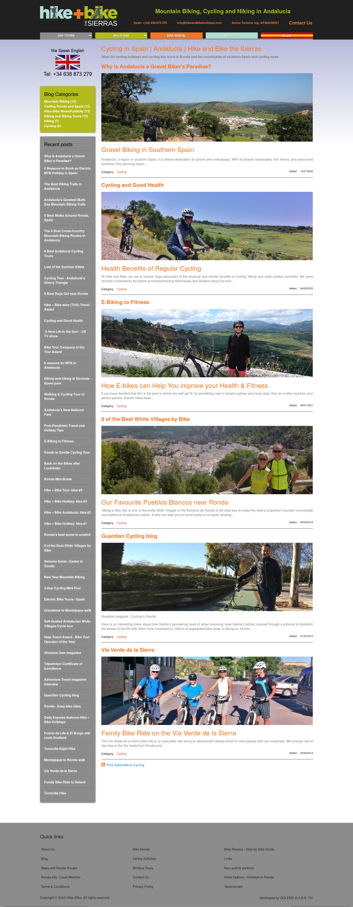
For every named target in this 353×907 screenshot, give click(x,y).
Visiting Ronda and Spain (64, 106)
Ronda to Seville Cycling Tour (67, 452)
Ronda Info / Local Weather (60, 877)
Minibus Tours (143, 868)
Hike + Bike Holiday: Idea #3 (65, 501)
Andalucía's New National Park (64, 412)
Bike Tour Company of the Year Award (64, 349)
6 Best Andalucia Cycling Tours (63, 253)
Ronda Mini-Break (58, 479)
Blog (44, 858)
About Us (48, 849)
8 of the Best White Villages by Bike (67, 547)
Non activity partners (239, 868)
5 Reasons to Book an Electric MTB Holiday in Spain (67, 170)
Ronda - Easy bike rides (62, 706)
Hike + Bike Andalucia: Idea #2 (67, 512)
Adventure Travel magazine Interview (65, 681)
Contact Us (300, 22)
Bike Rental (141, 849)
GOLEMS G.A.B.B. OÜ (296, 897)
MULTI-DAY (121, 35)
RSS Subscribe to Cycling (125, 765)
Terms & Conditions (55, 886)
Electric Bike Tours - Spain (64, 599)
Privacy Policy (143, 886)
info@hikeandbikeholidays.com (199, 22)
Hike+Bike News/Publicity (64, 111)
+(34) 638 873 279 (154, 22)
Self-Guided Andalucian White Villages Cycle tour (67, 623)
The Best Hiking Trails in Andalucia (63, 186)
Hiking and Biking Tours (63, 116)
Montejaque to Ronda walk (64, 760)
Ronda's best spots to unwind (67, 534)
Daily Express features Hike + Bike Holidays (66, 719)
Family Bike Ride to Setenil (64, 782)
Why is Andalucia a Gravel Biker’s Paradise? (64, 158)
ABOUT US (231, 35)
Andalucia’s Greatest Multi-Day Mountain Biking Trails (65, 202)
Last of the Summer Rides (64, 267)
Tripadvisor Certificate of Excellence (63, 666)
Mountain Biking (56, 101)
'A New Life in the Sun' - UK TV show (65, 333)
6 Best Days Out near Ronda (66, 293)
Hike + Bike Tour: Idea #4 (63, 490)
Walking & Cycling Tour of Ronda (64, 396)
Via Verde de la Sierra (60, 771)
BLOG (287, 35)
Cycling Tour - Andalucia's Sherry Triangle (64, 280)
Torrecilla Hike (55, 793)
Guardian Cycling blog (61, 695)
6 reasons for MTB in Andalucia (60, 365)
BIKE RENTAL (176, 35)
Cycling (50, 125)
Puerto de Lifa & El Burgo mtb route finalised (67, 735)
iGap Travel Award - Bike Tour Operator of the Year (67, 639)
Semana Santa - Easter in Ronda (63, 563)
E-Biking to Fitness (59, 441)
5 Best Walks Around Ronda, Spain (66, 217)
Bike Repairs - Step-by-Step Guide (249, 849)
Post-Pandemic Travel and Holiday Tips (64, 427)
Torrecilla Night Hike (59, 748)
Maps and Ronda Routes (59, 868)
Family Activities (144, 858)
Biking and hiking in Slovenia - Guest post (67, 380)
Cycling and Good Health (63, 320)
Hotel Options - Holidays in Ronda (249, 877)
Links (228, 858)
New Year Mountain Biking (64, 577)
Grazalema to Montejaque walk (67, 610)
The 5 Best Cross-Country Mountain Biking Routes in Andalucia (64, 235)
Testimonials (233, 886)
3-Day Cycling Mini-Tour (62, 588)
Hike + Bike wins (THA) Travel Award (66, 307)
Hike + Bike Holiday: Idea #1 (65, 523)
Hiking (49, 121)
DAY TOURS (66, 35)
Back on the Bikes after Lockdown (62, 465)
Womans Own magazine (62, 653)
